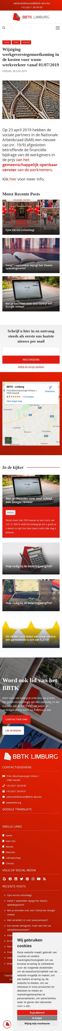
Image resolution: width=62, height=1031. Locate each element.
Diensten (10, 852)
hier (13, 179)
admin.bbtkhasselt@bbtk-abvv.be (32, 3)
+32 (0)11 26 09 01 (16, 791)
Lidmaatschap (13, 857)
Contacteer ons (16, 719)
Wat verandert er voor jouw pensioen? (27, 920)
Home (6, 42)
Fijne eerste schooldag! (19, 895)
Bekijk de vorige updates (31, 366)
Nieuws (9, 846)
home (16, 42)
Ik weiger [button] (37, 1018)
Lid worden (13, 730)
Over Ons (11, 841)
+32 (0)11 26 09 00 (31, 7)
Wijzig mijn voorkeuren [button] (37, 1023)
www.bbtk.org (13, 802)
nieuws (26, 42)
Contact (10, 863)
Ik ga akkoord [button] (37, 1012)
